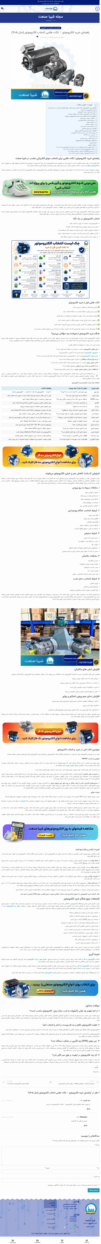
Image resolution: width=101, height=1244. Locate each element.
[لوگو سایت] (50, 9)
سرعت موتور (90, 137)
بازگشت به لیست (50, 1080)
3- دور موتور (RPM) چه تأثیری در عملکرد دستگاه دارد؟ (80, 151)
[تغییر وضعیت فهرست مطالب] (94, 105)
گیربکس (18, 800)
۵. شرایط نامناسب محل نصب (86, 126)
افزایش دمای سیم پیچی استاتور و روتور (84, 131)
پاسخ (87, 1107)
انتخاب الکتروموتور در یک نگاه (86, 110)
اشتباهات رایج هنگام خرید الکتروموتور (84, 141)
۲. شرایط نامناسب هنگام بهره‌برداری (85, 120)
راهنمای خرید (48, 20)
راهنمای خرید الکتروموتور (46, 28)
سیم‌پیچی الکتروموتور (89, 352)
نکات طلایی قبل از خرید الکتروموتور (85, 112)
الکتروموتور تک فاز (81, 964)
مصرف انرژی (71, 764)
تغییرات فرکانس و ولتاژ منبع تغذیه (86, 138)
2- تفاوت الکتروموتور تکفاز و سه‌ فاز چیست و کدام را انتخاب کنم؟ (78, 149)
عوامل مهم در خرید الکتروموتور (36, 957)
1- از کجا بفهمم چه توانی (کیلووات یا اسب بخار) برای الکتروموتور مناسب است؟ (74, 147)
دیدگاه (95, 1143)
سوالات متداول (90, 145)
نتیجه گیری (91, 143)
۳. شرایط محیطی (89, 122)
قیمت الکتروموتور (48, 971)
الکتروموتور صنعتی (88, 165)
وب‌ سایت (95, 1174)
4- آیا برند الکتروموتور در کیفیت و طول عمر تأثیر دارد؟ (80, 153)
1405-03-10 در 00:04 (7, 1098)
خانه (53, 20)
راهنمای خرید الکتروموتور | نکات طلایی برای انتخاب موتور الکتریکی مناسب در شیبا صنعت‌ (70, 108)
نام (96, 1166)
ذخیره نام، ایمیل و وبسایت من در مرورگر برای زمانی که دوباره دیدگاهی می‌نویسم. (71, 1183)
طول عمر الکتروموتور (13, 904)
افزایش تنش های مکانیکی (87, 129)
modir (50, 37)
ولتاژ (72, 904)
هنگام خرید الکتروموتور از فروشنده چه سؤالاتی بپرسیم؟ (80, 114)
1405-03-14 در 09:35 (7, 1115)
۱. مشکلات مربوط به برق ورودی (86, 118)
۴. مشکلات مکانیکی (89, 124)
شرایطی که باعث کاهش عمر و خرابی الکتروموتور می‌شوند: (79, 116)
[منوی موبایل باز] (96, 9)
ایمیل (46, 1166)
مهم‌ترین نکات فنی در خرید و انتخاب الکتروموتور (82, 133)
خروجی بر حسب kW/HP (87, 135)
